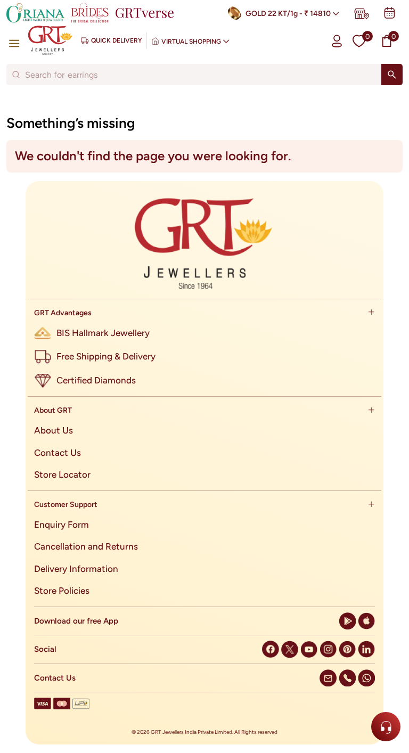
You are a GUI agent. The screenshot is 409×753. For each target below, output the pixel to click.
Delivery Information (76, 568)
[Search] (392, 74)
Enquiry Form (61, 524)
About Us (53, 430)
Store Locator (62, 474)
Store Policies (61, 590)
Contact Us (57, 452)
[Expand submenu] (371, 312)
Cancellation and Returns (86, 546)
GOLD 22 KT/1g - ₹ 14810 (288, 13)
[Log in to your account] (337, 40)
